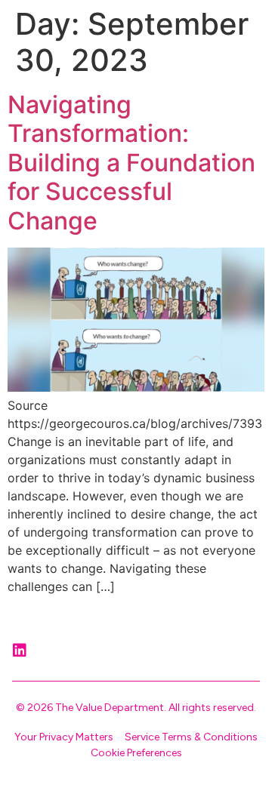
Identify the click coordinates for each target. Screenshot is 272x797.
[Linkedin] (19, 650)
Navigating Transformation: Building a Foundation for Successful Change (131, 162)
